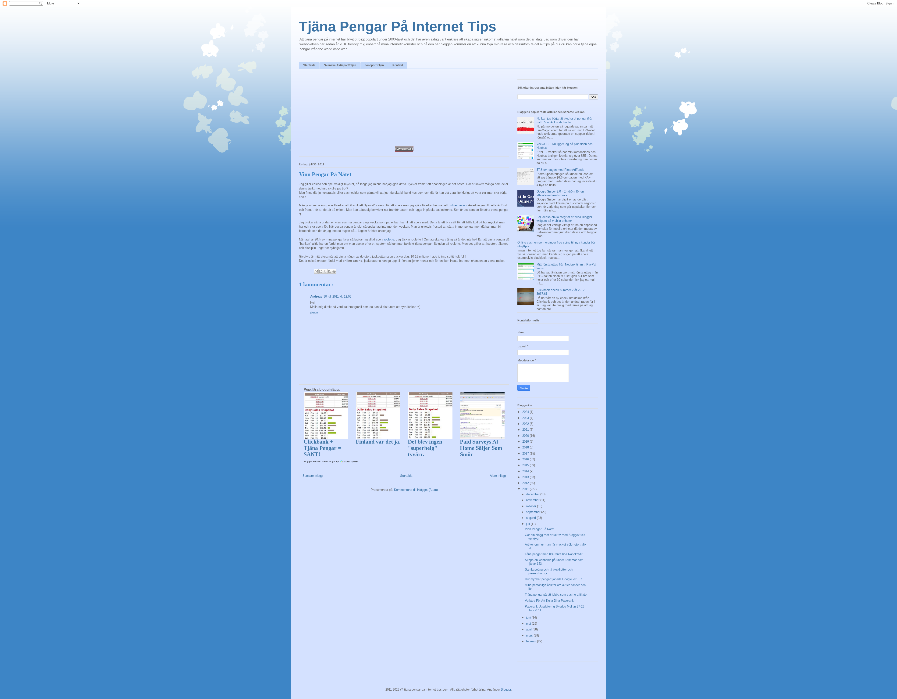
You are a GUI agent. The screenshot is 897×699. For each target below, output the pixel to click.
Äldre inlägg (498, 475)
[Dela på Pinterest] (334, 271)
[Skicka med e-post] (316, 271)
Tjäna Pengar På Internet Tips (397, 26)
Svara (314, 313)
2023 (526, 418)
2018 (526, 447)
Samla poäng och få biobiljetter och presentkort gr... (549, 571)
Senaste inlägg (313, 475)
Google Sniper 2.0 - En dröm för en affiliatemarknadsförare (560, 193)
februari (531, 641)
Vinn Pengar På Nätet (539, 529)
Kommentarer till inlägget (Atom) (416, 489)
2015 (526, 465)
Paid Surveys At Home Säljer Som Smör (481, 448)
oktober (531, 506)
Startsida (309, 65)
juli (528, 524)
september (533, 512)
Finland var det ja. (378, 442)
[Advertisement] (404, 108)
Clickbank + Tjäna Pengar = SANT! (322, 448)
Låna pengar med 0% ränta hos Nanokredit (554, 554)
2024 (526, 412)
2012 (526, 483)
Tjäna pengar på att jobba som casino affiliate (556, 594)
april (529, 629)
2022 (526, 424)
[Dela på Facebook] (329, 271)
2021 (526, 429)
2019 (526, 441)
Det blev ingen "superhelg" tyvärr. (425, 448)
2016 (526, 459)
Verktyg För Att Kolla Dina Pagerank (549, 600)
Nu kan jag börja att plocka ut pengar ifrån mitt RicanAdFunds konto (565, 120)
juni (529, 617)
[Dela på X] (325, 271)
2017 (526, 453)
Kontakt (397, 65)
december (533, 494)
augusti (531, 518)
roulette (389, 239)
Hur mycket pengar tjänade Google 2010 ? (553, 579)
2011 (526, 489)
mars (530, 635)
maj (529, 623)
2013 (526, 477)
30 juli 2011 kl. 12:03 (337, 296)
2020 (526, 435)
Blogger (506, 689)
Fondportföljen (374, 65)
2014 (526, 471)
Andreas (316, 296)
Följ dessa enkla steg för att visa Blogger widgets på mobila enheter (564, 218)
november (533, 500)
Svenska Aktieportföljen (340, 65)
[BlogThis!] (320, 271)
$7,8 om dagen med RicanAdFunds (560, 169)
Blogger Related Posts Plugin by (321, 461)
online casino (457, 205)
